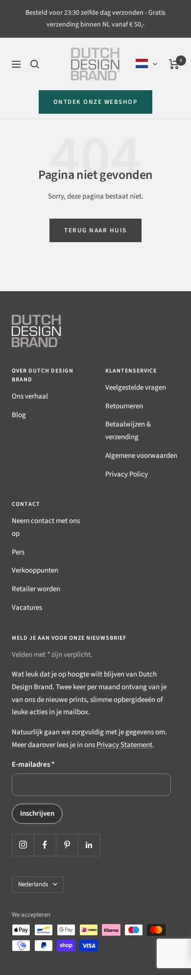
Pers (18, 552)
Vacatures (27, 607)
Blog (19, 415)
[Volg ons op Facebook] (45, 845)
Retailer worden (36, 589)
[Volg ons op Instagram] (23, 845)
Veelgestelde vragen (135, 387)
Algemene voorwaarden (141, 455)
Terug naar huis (95, 230)
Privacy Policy (126, 474)
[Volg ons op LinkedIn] (89, 845)
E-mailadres (33, 764)
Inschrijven (37, 813)
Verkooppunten (35, 570)
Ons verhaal (30, 396)
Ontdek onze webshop (95, 102)
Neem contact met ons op (46, 527)
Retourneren (124, 406)
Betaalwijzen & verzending (128, 430)
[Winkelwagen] (174, 64)
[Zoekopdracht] (34, 64)
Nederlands (33, 884)
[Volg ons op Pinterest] (67, 845)
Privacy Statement (124, 745)
